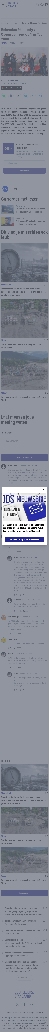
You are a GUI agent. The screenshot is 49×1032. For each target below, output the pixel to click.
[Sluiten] (43, 489)
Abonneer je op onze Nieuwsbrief (25, 539)
